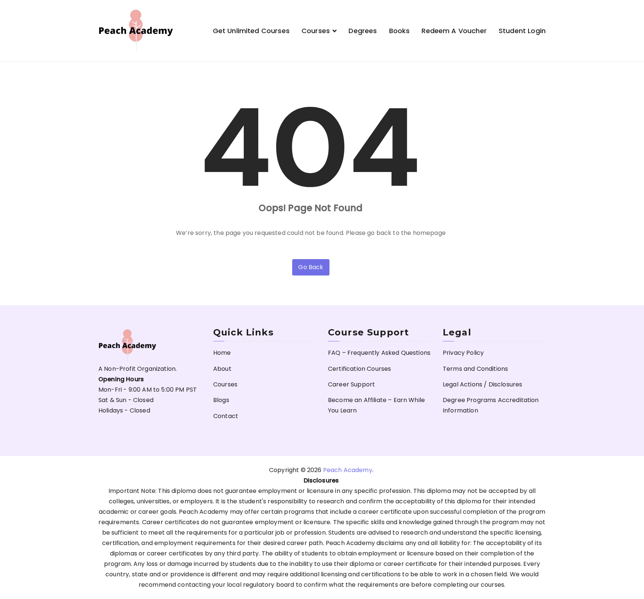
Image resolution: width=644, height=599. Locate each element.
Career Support (351, 384)
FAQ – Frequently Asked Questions (379, 352)
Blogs (221, 400)
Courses (316, 30)
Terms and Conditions (475, 368)
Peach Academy (347, 470)
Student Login (522, 30)
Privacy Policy (463, 352)
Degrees (362, 30)
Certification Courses (359, 368)
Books (399, 30)
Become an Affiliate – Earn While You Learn (376, 405)
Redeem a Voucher (454, 30)
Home (222, 352)
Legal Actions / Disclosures (482, 384)
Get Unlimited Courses (251, 30)
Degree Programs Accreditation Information (491, 405)
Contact (225, 416)
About (222, 368)
